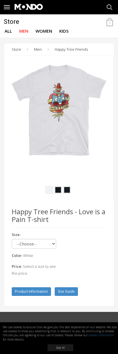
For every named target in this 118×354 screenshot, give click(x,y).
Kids (63, 31)
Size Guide (66, 291)
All (8, 31)
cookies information (101, 335)
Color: (17, 255)
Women (44, 31)
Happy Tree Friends (71, 49)
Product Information (31, 291)
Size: (16, 234)
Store (11, 21)
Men (23, 31)
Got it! (60, 348)
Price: (17, 266)
